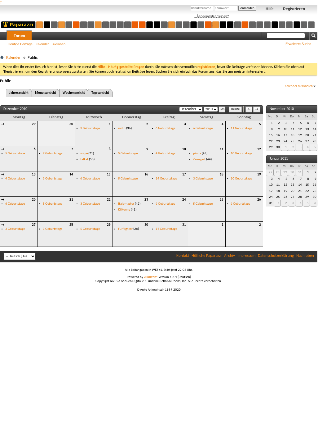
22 (109, 200)
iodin (122, 128)
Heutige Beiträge (20, 44)
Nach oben (305, 256)
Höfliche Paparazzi (207, 256)
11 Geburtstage (241, 128)
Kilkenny (124, 209)
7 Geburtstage (52, 153)
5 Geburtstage (15, 153)
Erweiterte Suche (298, 44)
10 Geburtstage (241, 153)
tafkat (84, 159)
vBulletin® (151, 277)
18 (221, 174)
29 (34, 124)
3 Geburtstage (90, 128)
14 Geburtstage (166, 178)
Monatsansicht (45, 93)
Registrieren (294, 9)
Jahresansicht (19, 93)
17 (184, 174)
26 (259, 200)
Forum (19, 36)
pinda (197, 153)
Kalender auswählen (299, 86)
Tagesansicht (100, 93)
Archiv (229, 256)
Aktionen (58, 44)
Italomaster (126, 204)
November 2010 (282, 109)
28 (71, 225)
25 (221, 200)
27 (34, 225)
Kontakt (182, 256)
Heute (235, 109)
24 (184, 200)
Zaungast (199, 159)
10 (184, 149)
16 (146, 174)
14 (71, 174)
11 (221, 149)
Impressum (246, 256)
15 (109, 174)
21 (71, 200)
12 (259, 149)
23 (146, 200)
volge (84, 153)
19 (259, 174)
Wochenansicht (74, 93)
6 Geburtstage (165, 128)
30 (71, 124)
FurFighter (125, 229)
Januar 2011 (279, 159)
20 (34, 200)
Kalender (42, 44)
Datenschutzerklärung (276, 256)
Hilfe (270, 9)
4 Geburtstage (165, 153)
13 (34, 174)
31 (184, 225)
